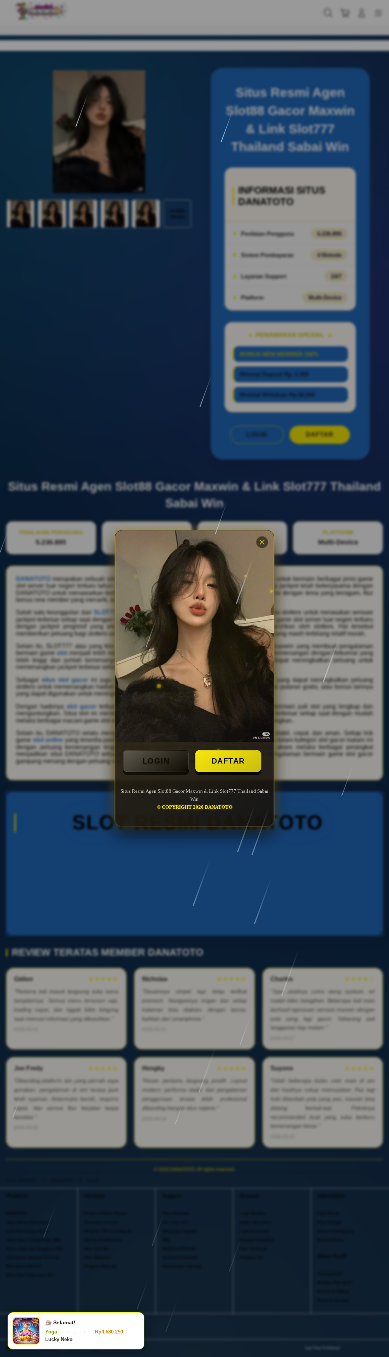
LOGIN (156, 761)
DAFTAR (228, 761)
